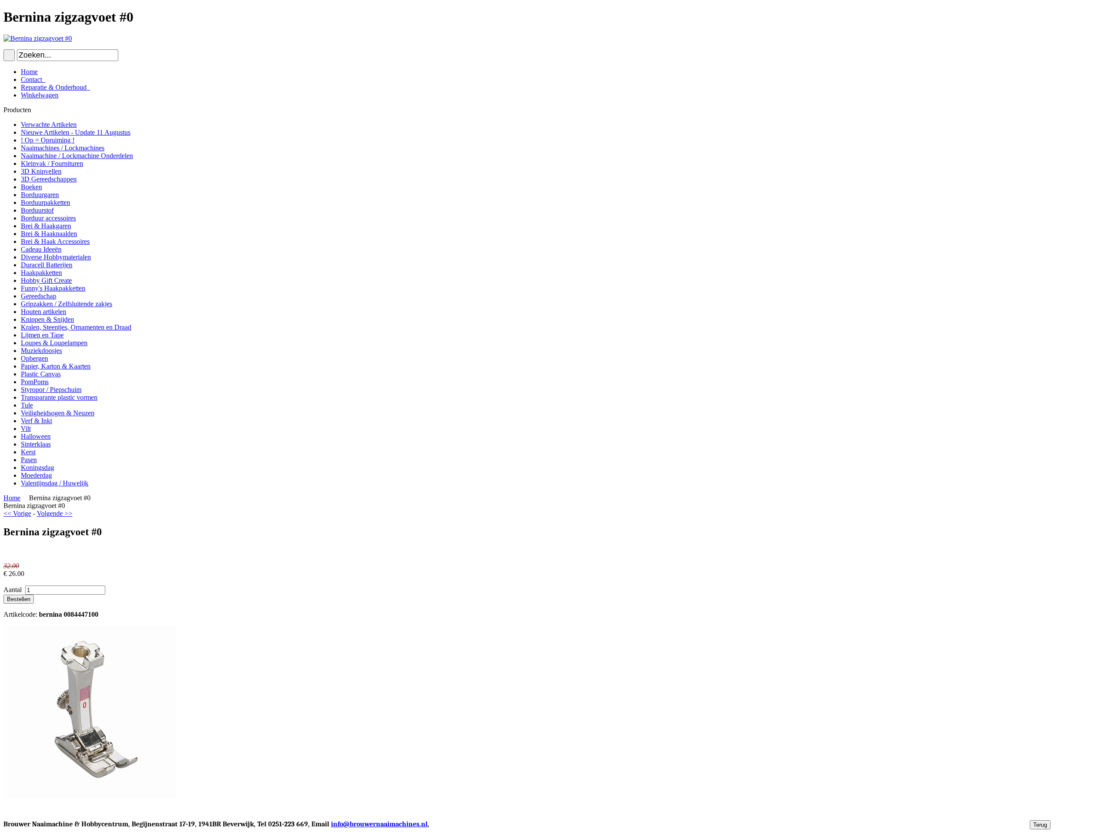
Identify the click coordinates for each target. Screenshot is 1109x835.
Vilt (26, 428)
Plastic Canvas (41, 374)
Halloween (36, 436)
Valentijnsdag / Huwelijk (54, 483)
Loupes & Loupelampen (54, 342)
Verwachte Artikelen (49, 124)
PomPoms (35, 381)
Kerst (28, 452)
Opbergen (34, 358)
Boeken (31, 187)
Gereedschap (38, 296)
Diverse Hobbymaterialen (56, 257)
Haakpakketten (41, 272)
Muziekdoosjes (41, 350)
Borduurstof (37, 210)
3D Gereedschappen (49, 179)
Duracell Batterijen (46, 265)
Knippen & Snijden (47, 319)
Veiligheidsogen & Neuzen (57, 413)
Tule (27, 405)
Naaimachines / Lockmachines (62, 148)
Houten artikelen (43, 311)
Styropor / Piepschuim (51, 389)
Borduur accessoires (48, 218)
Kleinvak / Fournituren (52, 163)
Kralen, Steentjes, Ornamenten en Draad (76, 327)
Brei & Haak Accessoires (55, 241)
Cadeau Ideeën (41, 249)
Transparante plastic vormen (59, 397)
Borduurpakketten (45, 202)
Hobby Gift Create (46, 280)
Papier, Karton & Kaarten (56, 366)
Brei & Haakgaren (46, 226)
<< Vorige (17, 513)
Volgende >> (54, 513)
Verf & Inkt (36, 420)
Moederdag (36, 475)
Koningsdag (37, 467)
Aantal (13, 589)
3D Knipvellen (41, 171)
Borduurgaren (40, 194)
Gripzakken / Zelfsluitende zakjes (66, 303)
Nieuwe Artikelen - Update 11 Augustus (75, 132)
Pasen (29, 459)
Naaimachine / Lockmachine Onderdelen (77, 155)
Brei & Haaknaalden (49, 233)
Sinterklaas (36, 444)
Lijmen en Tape (42, 335)
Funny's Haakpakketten (53, 288)
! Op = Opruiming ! (48, 140)
